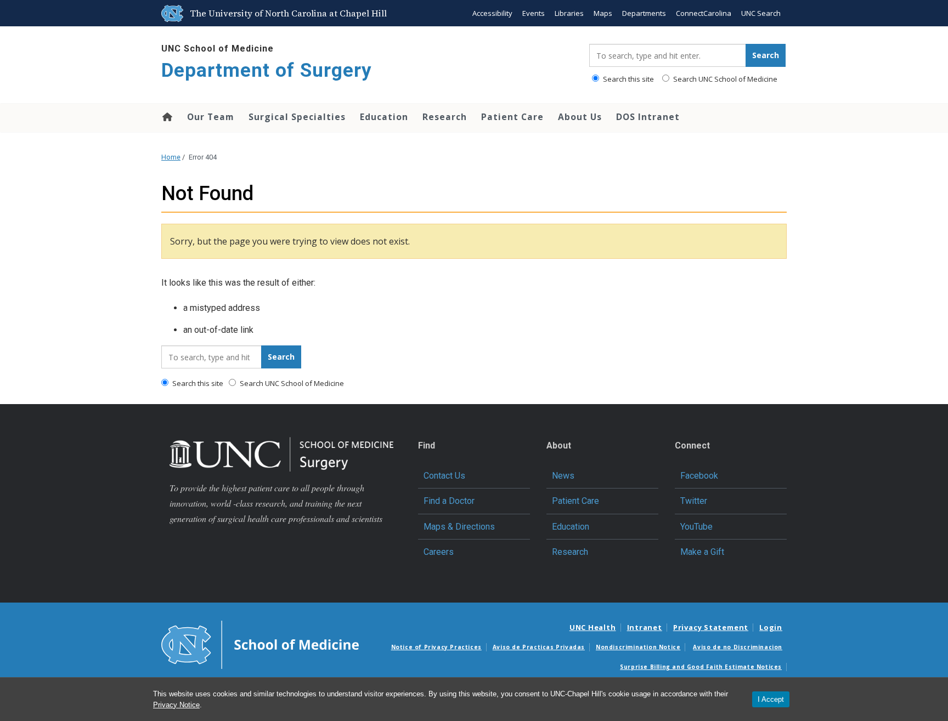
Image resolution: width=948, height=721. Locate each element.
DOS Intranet (648, 117)
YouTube (696, 526)
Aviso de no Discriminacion (737, 647)
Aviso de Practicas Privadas (539, 647)
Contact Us (444, 475)
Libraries (569, 13)
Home (166, 117)
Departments (644, 13)
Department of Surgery (266, 70)
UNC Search (761, 13)
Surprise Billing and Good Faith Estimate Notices (701, 667)
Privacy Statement (710, 627)
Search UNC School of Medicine (724, 79)
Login (770, 627)
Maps (603, 13)
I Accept (771, 699)
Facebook (699, 475)
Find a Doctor (449, 501)
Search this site (627, 79)
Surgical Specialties (297, 117)
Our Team (210, 117)
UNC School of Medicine (217, 48)
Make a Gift (702, 552)
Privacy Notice (176, 705)
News (563, 475)
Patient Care (512, 117)
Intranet (644, 627)
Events (533, 13)
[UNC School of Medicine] (260, 644)
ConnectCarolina (703, 13)
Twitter (693, 501)
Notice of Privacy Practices (436, 647)
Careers (439, 552)
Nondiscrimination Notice (638, 647)
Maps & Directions (459, 526)
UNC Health (592, 627)
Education (384, 117)
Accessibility (492, 13)
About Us (580, 117)
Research (444, 117)
